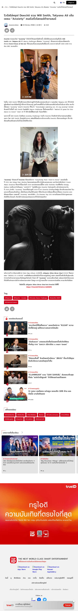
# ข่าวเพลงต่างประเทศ (10, 459)
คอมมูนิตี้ (70, 578)
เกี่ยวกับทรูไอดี (14, 589)
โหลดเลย (67, 605)
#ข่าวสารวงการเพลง (11, 302)
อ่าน (6, 7)
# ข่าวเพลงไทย (33, 322)
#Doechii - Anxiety (20, 298)
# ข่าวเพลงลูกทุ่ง (33, 388)
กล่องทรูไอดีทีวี (59, 578)
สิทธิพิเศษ (17, 578)
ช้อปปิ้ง (41, 578)
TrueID (6, 2)
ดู (10, 578)
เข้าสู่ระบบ (71, 2)
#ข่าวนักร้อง (28, 419)
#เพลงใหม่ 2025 (55, 298)
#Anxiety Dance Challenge (38, 298)
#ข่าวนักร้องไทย (9, 415)
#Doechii (8, 298)
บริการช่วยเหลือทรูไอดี (39, 583)
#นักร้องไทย (20, 415)
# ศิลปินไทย (44, 459)
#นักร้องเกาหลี (40, 419)
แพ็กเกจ (49, 578)
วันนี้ (6, 578)
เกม (29, 578)
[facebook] (39, 600)
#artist (41, 415)
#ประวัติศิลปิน (65, 415)
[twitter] (45, 600)
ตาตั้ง (35, 578)
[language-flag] (61, 2)
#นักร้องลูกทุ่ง (9, 419)
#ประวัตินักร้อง (31, 415)
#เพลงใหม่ (19, 419)
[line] (33, 600)
